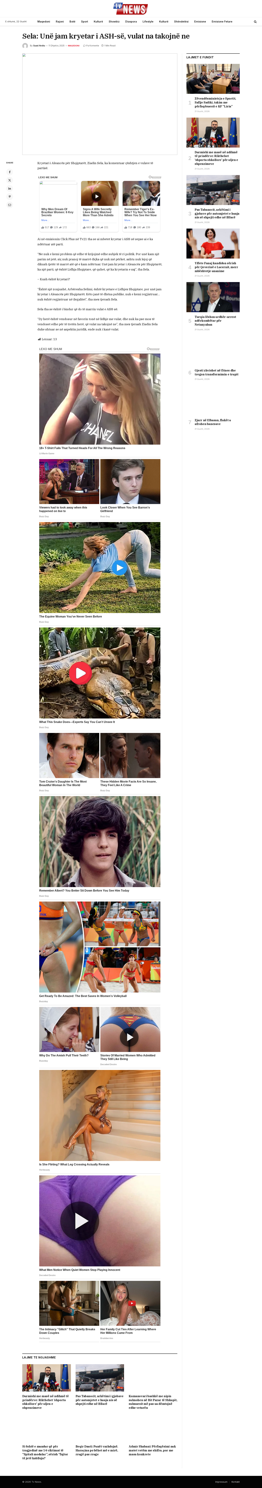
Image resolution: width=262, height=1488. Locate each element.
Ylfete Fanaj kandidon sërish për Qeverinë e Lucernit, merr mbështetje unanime (216, 267)
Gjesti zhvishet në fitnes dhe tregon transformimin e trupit (216, 372)
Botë (72, 21)
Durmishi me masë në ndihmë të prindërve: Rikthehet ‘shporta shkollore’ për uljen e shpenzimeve (45, 1401)
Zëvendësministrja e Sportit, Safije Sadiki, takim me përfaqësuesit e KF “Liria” (215, 102)
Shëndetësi (181, 21)
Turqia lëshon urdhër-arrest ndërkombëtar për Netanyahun (215, 321)
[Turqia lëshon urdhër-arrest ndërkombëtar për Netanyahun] (213, 297)
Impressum (221, 1481)
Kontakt (236, 1481)
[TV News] (131, 8)
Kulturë (98, 21)
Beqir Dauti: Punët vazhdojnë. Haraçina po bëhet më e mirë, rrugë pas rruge (97, 1450)
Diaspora (131, 21)
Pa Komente (92, 45)
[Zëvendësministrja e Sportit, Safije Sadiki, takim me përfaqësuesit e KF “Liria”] (213, 79)
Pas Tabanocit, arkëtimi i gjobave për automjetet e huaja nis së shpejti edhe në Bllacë (100, 1400)
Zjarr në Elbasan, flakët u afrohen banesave (213, 422)
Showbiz (114, 21)
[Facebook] (9, 172)
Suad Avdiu (39, 45)
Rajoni (60, 21)
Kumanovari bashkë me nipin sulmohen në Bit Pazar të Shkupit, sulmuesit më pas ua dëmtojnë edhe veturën (153, 1401)
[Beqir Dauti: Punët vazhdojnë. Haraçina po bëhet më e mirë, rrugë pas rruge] (100, 1428)
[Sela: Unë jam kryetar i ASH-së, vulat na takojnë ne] (99, 104)
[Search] (255, 22)
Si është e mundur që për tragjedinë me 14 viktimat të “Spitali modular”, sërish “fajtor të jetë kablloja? (45, 1452)
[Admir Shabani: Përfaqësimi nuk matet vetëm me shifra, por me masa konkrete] (153, 1428)
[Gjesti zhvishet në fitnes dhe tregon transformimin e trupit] (213, 351)
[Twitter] (9, 180)
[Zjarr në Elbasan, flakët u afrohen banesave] (213, 400)
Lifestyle (148, 21)
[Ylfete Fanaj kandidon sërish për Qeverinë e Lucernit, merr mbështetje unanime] (213, 244)
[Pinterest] (9, 196)
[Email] (9, 204)
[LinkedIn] (9, 188)
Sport (84, 21)
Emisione (200, 21)
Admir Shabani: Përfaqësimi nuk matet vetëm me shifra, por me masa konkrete (152, 1450)
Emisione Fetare (222, 21)
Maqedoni (43, 21)
